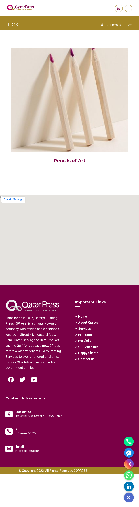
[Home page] (101, 24)
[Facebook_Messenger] (129, 453)
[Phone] (129, 441)
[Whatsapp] (129, 475)
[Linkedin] (129, 486)
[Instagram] (129, 464)
